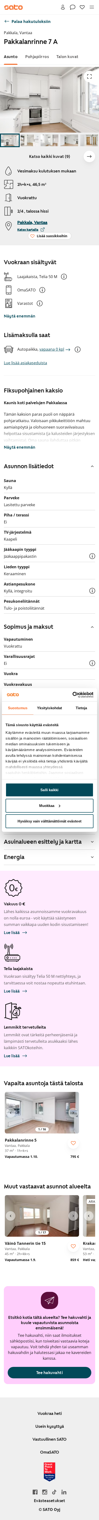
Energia (14, 857)
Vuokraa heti (49, 1413)
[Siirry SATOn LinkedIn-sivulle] (64, 1492)
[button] (64, 276)
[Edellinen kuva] (10, 1112)
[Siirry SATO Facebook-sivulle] (35, 1492)
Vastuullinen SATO (49, 1439)
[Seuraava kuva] (89, 156)
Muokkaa (47, 805)
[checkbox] (73, 1143)
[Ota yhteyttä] (72, 7)
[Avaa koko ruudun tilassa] (89, 76)
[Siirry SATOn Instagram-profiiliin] (45, 1492)
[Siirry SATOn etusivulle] (13, 7)
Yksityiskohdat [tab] (49, 708)
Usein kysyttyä (49, 1426)
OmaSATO (49, 1452)
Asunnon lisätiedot (29, 466)
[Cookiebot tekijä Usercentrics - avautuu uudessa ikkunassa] (72, 695)
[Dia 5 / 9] (89, 140)
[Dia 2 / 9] (29, 140)
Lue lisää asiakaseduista (25, 362)
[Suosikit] (82, 7)
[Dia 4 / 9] (69, 140)
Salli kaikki (49, 790)
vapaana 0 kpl (51, 349)
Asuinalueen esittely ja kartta (43, 841)
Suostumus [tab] (17, 708)
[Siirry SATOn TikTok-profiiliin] (54, 1492)
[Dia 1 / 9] (10, 140)
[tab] (11, 57)
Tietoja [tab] (81, 708)
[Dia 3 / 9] (49, 140)
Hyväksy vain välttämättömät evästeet (49, 821)
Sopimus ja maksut (28, 626)
